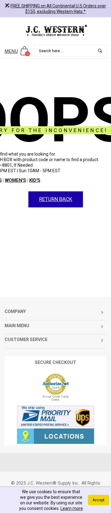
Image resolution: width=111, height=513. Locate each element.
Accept (98, 500)
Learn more (71, 508)
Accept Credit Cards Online (56, 398)
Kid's (34, 180)
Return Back (55, 199)
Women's (15, 180)
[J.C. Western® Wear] (55, 30)
